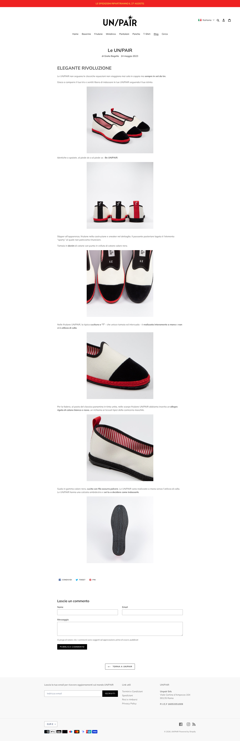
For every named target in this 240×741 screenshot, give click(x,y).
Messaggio (63, 619)
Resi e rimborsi (129, 699)
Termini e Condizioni (132, 691)
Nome (60, 607)
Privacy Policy (129, 703)
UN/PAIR (175, 731)
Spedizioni (127, 695)
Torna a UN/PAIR (122, 666)
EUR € (50, 724)
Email (125, 607)
